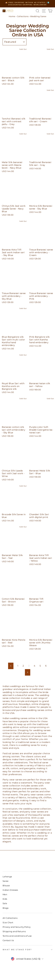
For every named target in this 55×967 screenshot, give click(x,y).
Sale (5, 903)
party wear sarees (34, 811)
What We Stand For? (17, 950)
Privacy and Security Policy (17, 927)
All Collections (10, 918)
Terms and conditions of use (17, 936)
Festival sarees (11, 753)
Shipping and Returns (14, 931)
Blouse (6, 885)
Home (12, 16)
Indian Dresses (10, 890)
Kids (5, 899)
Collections (23, 16)
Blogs (6, 908)
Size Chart (8, 922)
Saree (6, 881)
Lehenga (7, 876)
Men (5, 894)
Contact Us (8, 940)
